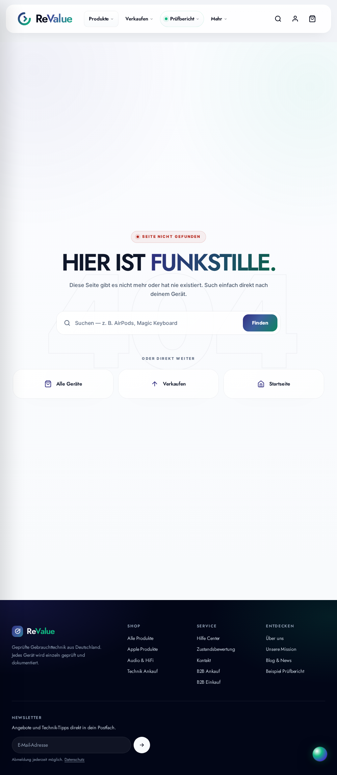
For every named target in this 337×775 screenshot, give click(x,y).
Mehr (216, 18)
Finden (260, 323)
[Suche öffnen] (278, 19)
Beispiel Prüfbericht (285, 671)
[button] (320, 755)
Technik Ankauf (142, 671)
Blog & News (279, 660)
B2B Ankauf (208, 671)
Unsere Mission (281, 649)
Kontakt (204, 660)
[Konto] (295, 19)
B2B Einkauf (208, 681)
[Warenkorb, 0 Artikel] (312, 19)
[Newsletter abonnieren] (142, 745)
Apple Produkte (142, 649)
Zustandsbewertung (216, 649)
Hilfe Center (208, 638)
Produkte (99, 18)
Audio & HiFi (140, 660)
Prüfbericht (182, 18)
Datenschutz (75, 759)
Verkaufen (136, 18)
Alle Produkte (140, 638)
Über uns (275, 638)
